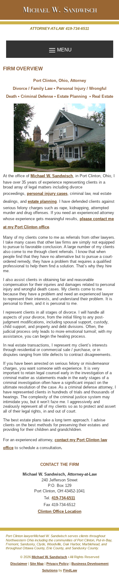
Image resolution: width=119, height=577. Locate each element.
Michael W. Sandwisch (49, 557)
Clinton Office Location (59, 511)
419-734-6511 (77, 28)
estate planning (42, 201)
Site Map (37, 563)
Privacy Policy (57, 563)
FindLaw (70, 570)
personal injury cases (47, 193)
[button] (60, 49)
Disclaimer (18, 563)
